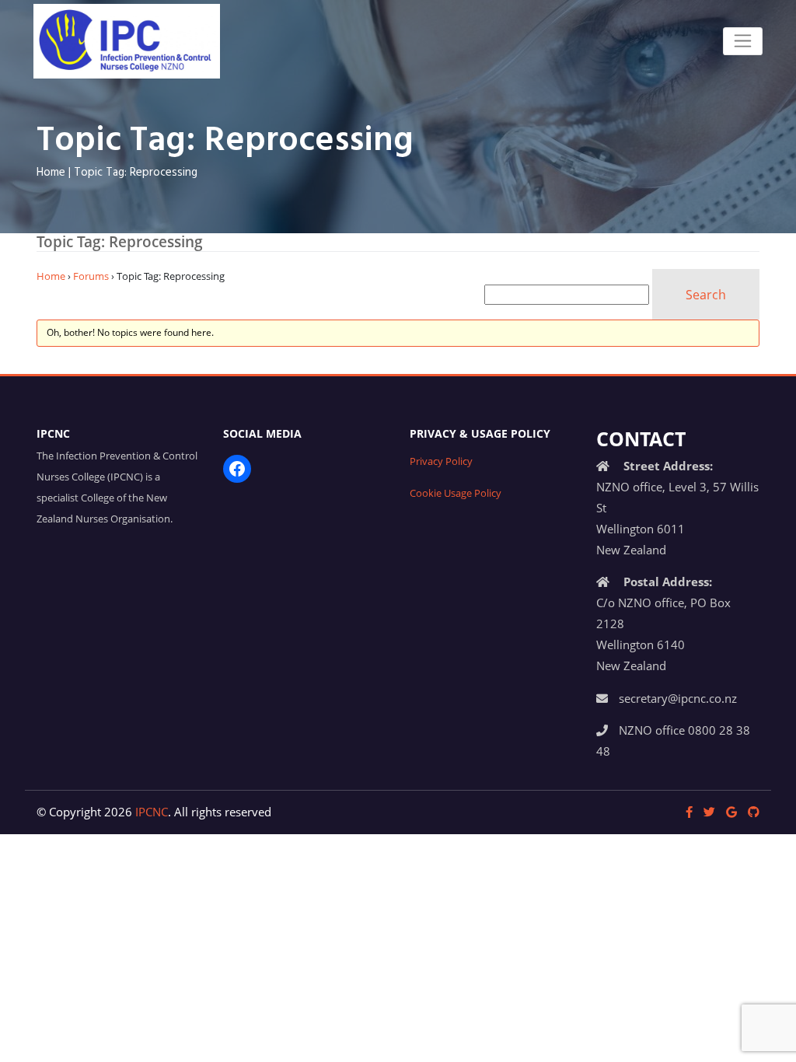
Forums (91, 276)
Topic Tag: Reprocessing (135, 172)
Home (51, 172)
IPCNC (151, 811)
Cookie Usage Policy (455, 493)
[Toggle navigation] (743, 41)
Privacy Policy (441, 461)
